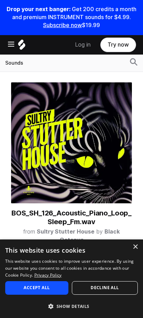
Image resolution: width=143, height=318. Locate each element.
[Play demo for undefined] (71, 143)
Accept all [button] (37, 288)
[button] (71, 306)
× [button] (135, 247)
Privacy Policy (48, 275)
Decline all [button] (105, 288)
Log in (83, 44)
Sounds (14, 63)
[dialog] (71, 278)
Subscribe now (62, 25)
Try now (118, 44)
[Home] (21, 46)
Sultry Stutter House (65, 231)
